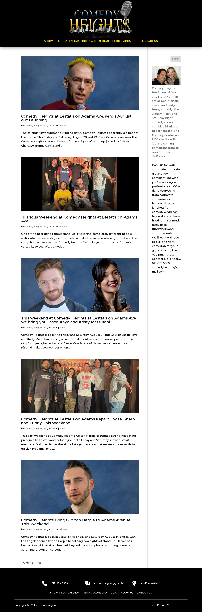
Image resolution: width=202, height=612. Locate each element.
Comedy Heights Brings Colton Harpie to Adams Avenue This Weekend (75, 522)
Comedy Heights (33, 125)
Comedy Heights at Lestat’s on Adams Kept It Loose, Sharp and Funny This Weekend (78, 421)
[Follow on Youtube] (163, 605)
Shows (63, 125)
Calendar (71, 41)
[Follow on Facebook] (153, 605)
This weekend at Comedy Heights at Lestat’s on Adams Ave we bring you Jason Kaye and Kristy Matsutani (78, 320)
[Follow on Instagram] (158, 605)
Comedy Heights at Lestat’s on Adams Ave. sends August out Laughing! (76, 118)
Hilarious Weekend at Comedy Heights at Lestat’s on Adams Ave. (79, 219)
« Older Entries (31, 562)
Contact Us (149, 41)
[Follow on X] (168, 605)
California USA (149, 583)
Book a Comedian (95, 41)
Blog (116, 41)
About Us (130, 41)
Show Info (52, 41)
